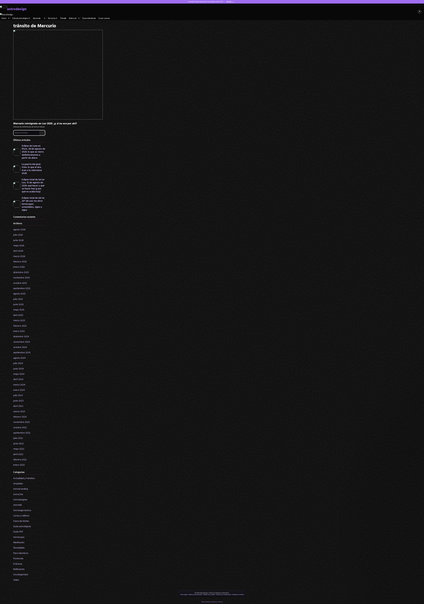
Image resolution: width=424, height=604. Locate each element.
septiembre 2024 (21, 352)
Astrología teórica (22, 510)
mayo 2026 (18, 246)
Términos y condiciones (223, 594)
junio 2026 (18, 240)
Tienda (63, 18)
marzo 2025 (19, 320)
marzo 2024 (19, 385)
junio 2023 (18, 401)
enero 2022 (19, 465)
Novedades (19, 548)
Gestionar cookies (238, 594)
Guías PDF (18, 532)
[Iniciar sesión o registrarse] (419, 12)
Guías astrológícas (22, 526)
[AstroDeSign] (6, 14)
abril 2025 (18, 315)
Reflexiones (19, 569)
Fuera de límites (21, 521)
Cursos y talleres (21, 516)
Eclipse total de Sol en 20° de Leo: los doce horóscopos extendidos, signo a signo (33, 204)
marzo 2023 (19, 411)
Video (16, 580)
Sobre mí (72, 18)
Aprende (37, 18)
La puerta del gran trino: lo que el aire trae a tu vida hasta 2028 (32, 169)
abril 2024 (18, 379)
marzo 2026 (19, 256)
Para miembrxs (20, 553)
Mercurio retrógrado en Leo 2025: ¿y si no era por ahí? (45, 124)
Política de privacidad (195, 594)
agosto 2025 (19, 294)
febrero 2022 (20, 460)
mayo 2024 (18, 374)
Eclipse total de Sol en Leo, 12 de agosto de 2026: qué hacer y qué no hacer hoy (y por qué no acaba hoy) (33, 185)
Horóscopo (18, 537)
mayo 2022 (18, 449)
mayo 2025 (18, 310)
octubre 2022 (20, 427)
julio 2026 (18, 235)
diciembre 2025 (21, 272)
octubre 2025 (20, 283)
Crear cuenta (104, 18)
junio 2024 (18, 369)
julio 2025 (18, 299)
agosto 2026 (19, 229)
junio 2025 (18, 304)
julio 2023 (18, 395)
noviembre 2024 (21, 342)
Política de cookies (209, 594)
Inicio (3, 18)
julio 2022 (18, 438)
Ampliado (18, 484)
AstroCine (18, 494)
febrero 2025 (20, 326)
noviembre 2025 (21, 278)
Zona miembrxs (89, 18)
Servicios (52, 18)
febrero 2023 (19, 417)
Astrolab (17, 505)
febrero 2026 (20, 262)
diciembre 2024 (21, 336)
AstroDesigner (20, 500)
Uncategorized (20, 574)
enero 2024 (19, 390)
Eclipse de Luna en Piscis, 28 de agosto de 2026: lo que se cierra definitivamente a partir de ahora (33, 151)
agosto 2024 (19, 358)
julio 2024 (18, 363)
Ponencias (18, 558)
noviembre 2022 (21, 422)
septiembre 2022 (21, 433)
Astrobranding (20, 489)
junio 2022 (18, 444)
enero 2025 (19, 331)
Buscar (42, 132)
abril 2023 (18, 406)
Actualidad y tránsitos (24, 478)
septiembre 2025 (21, 288)
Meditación (18, 542)
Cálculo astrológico (20, 18)
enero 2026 (19, 267)
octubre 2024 (20, 347)
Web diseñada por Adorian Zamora (212, 602)
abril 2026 (18, 251)
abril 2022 (18, 454)
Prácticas (17, 564)
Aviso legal (183, 594)
